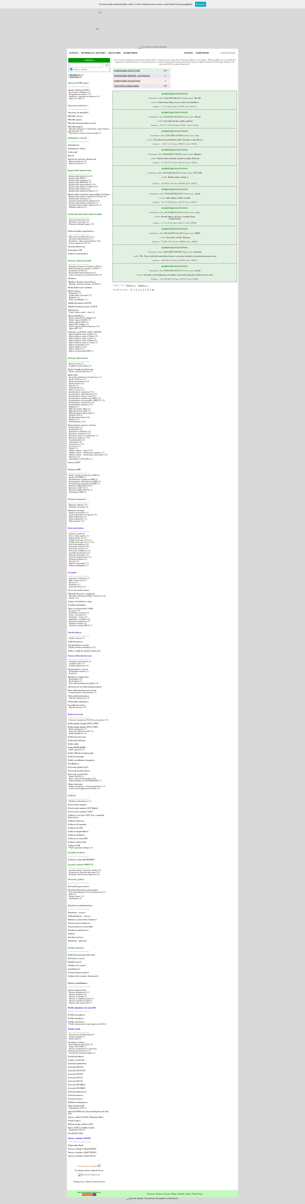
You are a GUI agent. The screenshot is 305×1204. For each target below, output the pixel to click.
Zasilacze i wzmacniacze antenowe (83, 96)
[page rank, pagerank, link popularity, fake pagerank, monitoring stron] (152, 1198)
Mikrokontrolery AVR (78, 411)
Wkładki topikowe (76, 207)
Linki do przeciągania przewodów (83, 788)
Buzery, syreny (75, 364)
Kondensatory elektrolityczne (81, 394)
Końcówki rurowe (76, 548)
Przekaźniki (73, 429)
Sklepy (174, 1194)
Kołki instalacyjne (76, 517)
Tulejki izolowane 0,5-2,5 (79, 542)
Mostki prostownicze (77, 417)
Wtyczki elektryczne (77, 698)
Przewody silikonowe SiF (79, 731)
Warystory (73, 457)
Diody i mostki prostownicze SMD (83, 475)
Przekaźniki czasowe (77, 671)
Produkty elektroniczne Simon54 (82, 874)
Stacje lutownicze (76, 587)
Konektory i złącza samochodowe (82, 241)
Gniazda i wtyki (75, 534)
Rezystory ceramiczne (78, 433)
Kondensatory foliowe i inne (80, 396)
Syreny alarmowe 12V (78, 243)
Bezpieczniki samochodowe (80, 184)
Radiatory (73, 297)
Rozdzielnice (74, 681)
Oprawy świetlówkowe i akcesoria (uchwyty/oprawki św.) (82, 1050)
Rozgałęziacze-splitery (78, 94)
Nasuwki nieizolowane (78, 557)
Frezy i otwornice (76, 615)
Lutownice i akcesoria (78, 578)
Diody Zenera (74, 383)
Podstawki (73, 293)
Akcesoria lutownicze (77, 220)
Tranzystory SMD (76, 492)
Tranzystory (74, 444)
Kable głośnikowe (76, 733)
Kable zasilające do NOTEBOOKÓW (84, 781)
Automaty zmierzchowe (78, 661)
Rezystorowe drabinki (78, 431)
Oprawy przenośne (76, 996)
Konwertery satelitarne (78, 92)
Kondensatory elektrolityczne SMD (83, 481)
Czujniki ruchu (75, 663)
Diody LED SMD (76, 477)
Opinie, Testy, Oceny (194, 1194)
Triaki (71, 448)
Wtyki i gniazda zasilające (79, 848)
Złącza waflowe (75, 349)
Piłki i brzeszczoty (76, 580)
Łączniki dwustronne (77, 553)
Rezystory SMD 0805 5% (79, 486)
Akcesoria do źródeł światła (80, 1034)
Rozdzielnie (73, 679)
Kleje (71, 894)
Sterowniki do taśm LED (79, 1044)
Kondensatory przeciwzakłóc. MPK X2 (85, 400)
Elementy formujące (77, 507)
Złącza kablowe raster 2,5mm (81, 338)
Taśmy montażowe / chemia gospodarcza (85, 786)
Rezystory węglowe (77, 438)
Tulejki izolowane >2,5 (78, 540)
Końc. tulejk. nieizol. (77, 536)
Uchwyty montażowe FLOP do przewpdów (86, 720)
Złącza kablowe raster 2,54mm (81, 336)
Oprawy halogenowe (77, 992)
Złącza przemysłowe (77, 345)
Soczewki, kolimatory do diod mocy (84, 377)
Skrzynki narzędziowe (78, 621)
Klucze (71, 598)
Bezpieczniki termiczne (78, 199)
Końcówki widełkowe (78, 551)
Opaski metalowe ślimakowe (80, 647)
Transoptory (74, 442)
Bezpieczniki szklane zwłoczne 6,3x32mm (86, 196)
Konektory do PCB (76, 270)
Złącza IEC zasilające (77, 324)
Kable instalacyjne (76, 729)
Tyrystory (73, 446)
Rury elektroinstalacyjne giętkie (82, 683)
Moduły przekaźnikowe (78, 801)
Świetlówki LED (76, 1130)
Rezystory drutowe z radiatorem (82, 436)
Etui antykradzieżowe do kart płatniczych (86, 892)
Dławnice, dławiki (76, 505)
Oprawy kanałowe (76, 994)
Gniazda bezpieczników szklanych (83, 201)
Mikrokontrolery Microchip (80, 413)
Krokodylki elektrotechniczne (81, 273)
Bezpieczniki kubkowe (78, 189)
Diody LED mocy (76, 379)
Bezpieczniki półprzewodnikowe (82, 203)
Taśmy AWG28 (75, 776)
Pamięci (72, 419)
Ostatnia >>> (143, 285)
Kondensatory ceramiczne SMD (82, 479)
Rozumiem (200, 4)
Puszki (71, 673)
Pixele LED (73, 1039)
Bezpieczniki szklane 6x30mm (81, 191)
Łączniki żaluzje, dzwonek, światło (83, 870)
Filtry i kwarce (75, 390)
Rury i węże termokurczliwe (80, 778)
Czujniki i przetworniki (78, 366)
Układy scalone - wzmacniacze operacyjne (86, 455)
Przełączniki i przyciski (78, 295)
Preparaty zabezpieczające (79, 224)
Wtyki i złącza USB (77, 322)
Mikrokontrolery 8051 (78, 409)
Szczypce (72, 610)
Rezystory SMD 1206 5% (79, 490)
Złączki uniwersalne (77, 563)
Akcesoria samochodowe (79, 239)
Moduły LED (74, 415)
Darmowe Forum (163, 1194)
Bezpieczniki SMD (77, 178)
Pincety (72, 582)
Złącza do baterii (75, 163)
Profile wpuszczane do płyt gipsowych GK (86, 1024)
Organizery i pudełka (77, 619)
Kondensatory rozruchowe (80, 402)
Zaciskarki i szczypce (77, 613)
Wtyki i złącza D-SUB (78, 320)
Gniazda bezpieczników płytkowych (83, 205)
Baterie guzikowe (76, 161)
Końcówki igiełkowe (77, 544)
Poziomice (73, 584)
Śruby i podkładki (76, 299)
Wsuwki (72, 561)
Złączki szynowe (75, 707)
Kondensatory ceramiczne (79, 392)
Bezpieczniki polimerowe (79, 176)
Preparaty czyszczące (77, 222)
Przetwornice (74, 427)
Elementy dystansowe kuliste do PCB (84, 266)
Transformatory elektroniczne (81, 692)
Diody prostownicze (77, 381)
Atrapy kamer (75, 896)
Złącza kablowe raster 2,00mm (81, 334)
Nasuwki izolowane (77, 555)
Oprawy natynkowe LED (79, 1001)
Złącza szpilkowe (76, 347)
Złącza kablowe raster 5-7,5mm (82, 342)
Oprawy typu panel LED (79, 1003)
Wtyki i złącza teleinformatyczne (82, 326)
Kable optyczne (75, 749)
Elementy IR (74, 388)
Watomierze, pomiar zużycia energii (83, 133)
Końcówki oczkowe (77, 546)
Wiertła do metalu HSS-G (79, 625)
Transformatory (75, 440)
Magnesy (72, 407)
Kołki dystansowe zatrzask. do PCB (83, 268)
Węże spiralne (74, 521)
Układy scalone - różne (78, 450)
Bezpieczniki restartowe (78, 180)
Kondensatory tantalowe (79, 405)
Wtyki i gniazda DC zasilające (81, 318)
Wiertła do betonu (76, 623)
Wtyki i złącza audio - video (80, 312)
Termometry (74, 898)
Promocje (151, 1194)
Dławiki (72, 385)
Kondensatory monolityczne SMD (83, 484)
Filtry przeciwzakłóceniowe (80, 237)
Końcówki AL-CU (76, 538)
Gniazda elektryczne (77, 666)
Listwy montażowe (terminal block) (83, 275)
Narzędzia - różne (76, 617)
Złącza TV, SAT (75, 98)
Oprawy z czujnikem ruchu (80, 998)
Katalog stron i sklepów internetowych (89, 1182)
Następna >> (131, 285)
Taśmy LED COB (76, 1046)
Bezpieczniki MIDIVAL (78, 182)
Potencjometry (75, 421)
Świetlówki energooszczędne (81, 1053)
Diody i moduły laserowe (79, 371)
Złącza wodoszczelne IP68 (79, 351)
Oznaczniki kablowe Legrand (81, 515)
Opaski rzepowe (75, 638)
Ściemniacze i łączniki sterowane (82, 872)
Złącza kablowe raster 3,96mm (81, 340)
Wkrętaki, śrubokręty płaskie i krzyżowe (85, 596)
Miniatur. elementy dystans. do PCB (83, 284)
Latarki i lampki (75, 1037)
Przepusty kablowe (76, 559)
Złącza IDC (73, 328)
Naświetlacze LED (76, 1108)
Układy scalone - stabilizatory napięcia (84, 452)
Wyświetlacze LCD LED (78, 459)
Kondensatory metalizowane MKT (83, 398)
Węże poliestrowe (76, 519)
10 (153, 290)
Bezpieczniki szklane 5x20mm (81, 187)
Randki (181, 1194)
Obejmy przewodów (77, 512)
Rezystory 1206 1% (77, 488)
